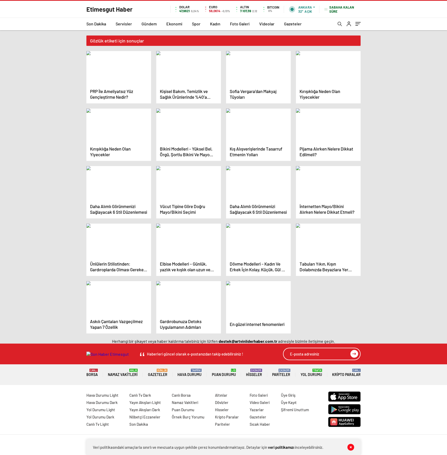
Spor (196, 23)
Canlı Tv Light (97, 424)
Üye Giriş (288, 395)
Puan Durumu (224, 373)
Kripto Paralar (346, 373)
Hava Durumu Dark (102, 402)
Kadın (215, 23)
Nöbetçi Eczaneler (144, 417)
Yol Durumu (311, 373)
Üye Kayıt (289, 402)
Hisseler (254, 373)
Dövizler (221, 402)
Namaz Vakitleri (123, 373)
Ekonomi (174, 23)
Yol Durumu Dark (100, 417)
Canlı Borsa (181, 395)
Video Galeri (260, 402)
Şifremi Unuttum (295, 409)
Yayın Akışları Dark (144, 409)
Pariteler (281, 373)
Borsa (92, 373)
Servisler (124, 23)
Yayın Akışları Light (145, 402)
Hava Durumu (189, 373)
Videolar (266, 23)
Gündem (149, 23)
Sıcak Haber (260, 424)
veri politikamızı (281, 447)
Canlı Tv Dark (140, 395)
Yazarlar (257, 409)
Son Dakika (96, 23)
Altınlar (221, 395)
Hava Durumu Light (102, 395)
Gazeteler (293, 23)
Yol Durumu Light (100, 409)
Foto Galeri (240, 23)
